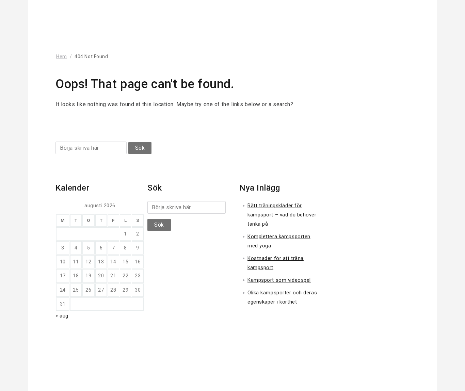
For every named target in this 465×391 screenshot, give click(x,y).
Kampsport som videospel (279, 280)
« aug (61, 316)
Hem (61, 56)
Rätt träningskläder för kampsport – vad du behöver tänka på (282, 214)
